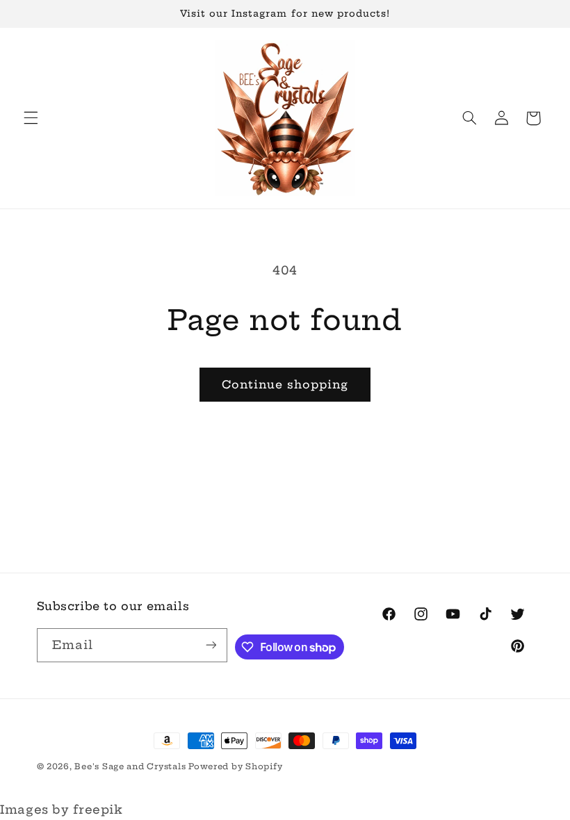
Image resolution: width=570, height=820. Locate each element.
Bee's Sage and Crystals (131, 766)
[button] (31, 118)
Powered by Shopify (235, 766)
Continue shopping (285, 384)
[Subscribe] (211, 645)
